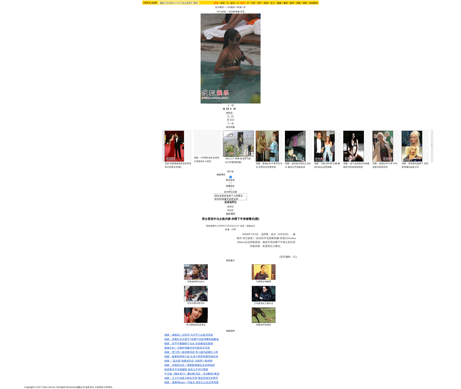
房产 (260, 3)
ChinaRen (170, 3)
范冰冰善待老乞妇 (196, 303)
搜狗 (195, 3)
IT (248, 3)
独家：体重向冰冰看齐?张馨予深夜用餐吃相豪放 (191, 339)
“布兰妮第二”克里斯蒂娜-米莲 (230, 11)
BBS (305, 3)
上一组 (230, 105)
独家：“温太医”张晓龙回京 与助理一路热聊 (188, 360)
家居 (266, 3)
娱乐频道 (219, 7)
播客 (285, 3)
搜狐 (162, 3)
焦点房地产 (187, 3)
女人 (272, 3)
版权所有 (90, 387)
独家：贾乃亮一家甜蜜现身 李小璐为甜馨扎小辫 (191, 352)
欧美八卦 (241, 7)
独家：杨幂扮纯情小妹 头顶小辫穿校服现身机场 (191, 356)
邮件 (292, 3)
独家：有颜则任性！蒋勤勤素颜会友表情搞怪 (189, 365)
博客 (298, 3)
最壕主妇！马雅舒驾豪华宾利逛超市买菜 (187, 347)
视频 (279, 3)
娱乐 (232, 3)
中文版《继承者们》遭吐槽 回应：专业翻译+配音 (192, 373)
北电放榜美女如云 (196, 281)
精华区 (230, 206)
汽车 (253, 3)
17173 (178, 3)
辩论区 (230, 210)
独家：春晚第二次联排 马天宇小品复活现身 (188, 334)
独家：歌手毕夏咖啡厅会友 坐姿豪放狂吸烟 (188, 343)
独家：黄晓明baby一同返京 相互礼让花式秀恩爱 (191, 382)
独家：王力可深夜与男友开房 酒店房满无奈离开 (191, 378)
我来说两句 (211, 226)
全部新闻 (99, 387)
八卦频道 (230, 7)
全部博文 (108, 387)
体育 (222, 3)
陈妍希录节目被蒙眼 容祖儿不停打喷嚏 (186, 369)
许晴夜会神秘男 (263, 281)
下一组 (230, 123)
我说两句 (313, 3)
